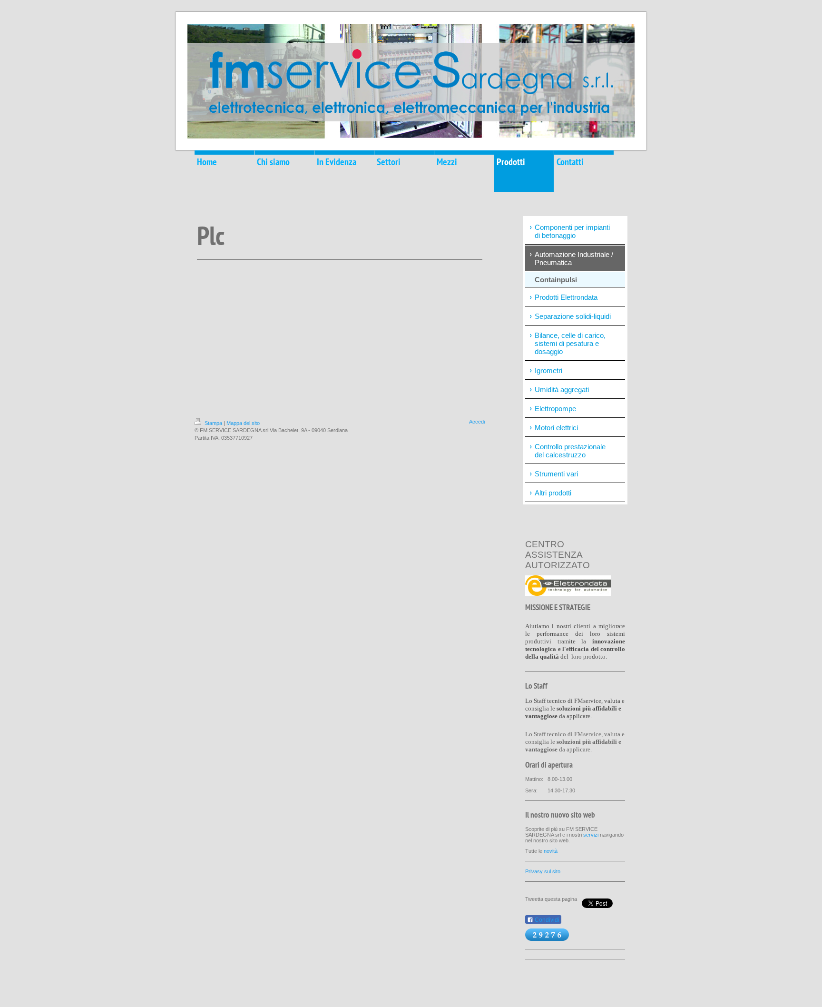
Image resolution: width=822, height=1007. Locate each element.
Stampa (213, 423)
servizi (590, 835)
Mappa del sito (243, 423)
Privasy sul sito (542, 871)
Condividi (546, 920)
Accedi (477, 422)
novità (551, 851)
